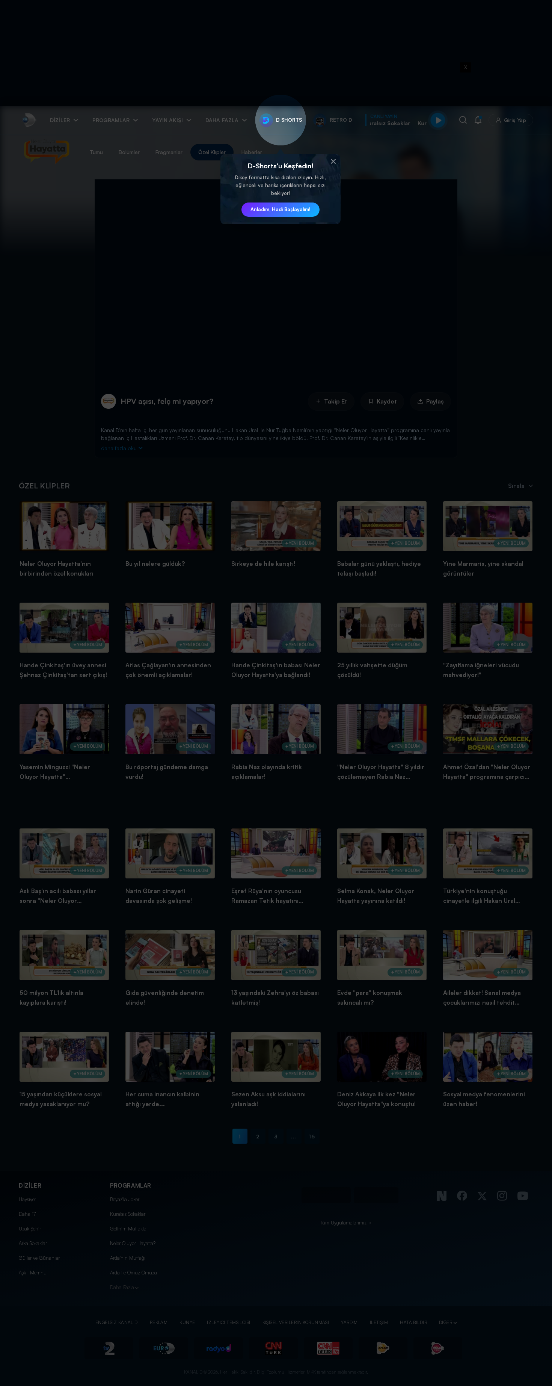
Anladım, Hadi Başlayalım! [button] (280, 209)
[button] (333, 161)
